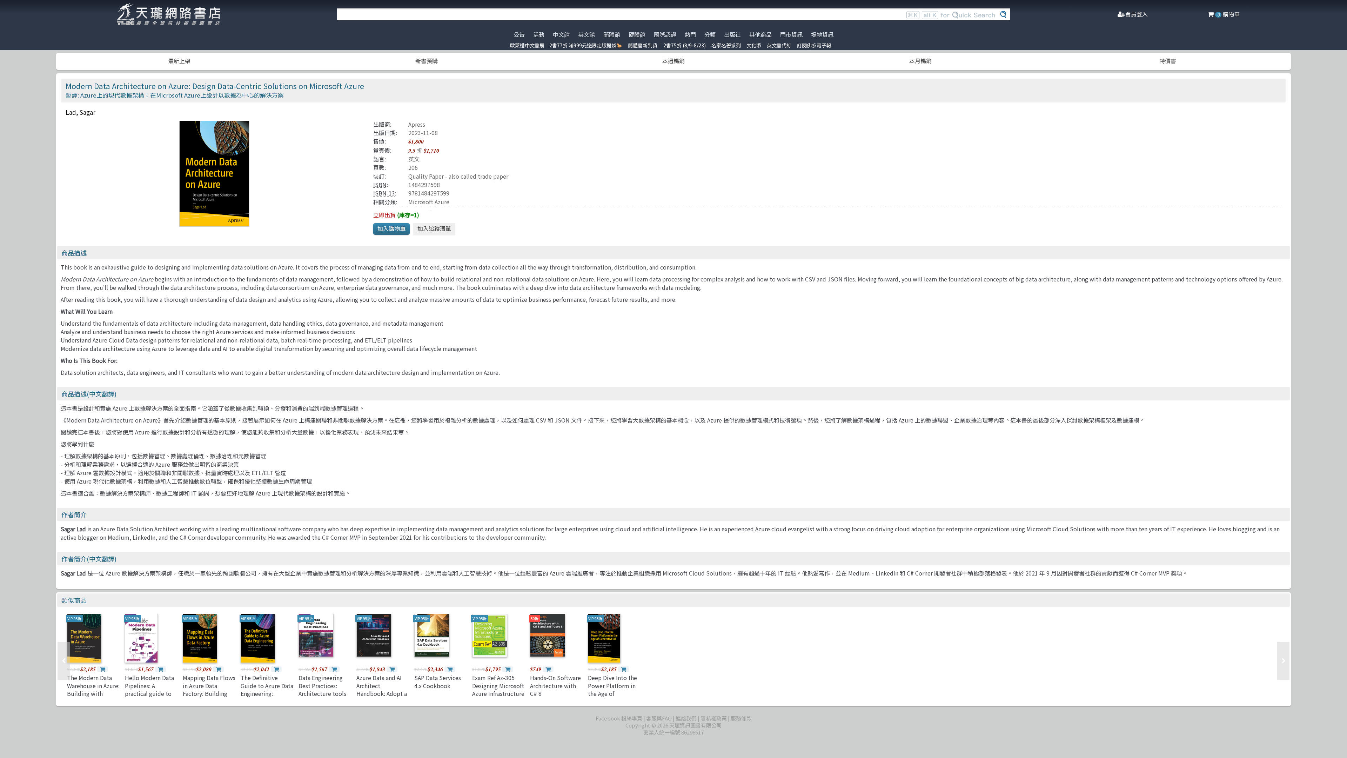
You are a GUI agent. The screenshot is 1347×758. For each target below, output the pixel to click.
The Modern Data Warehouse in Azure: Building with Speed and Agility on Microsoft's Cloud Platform (93, 697)
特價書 (1167, 60)
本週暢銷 (673, 60)
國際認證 (665, 34)
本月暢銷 (920, 60)
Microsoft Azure (428, 202)
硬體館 (637, 34)
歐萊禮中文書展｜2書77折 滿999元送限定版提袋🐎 (566, 45)
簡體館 (611, 34)
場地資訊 (822, 34)
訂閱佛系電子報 (814, 45)
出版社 (732, 34)
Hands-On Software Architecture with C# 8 (555, 685)
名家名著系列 (726, 45)
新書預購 (426, 60)
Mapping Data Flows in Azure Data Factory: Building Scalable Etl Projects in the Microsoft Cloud (209, 697)
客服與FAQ (659, 718)
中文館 (561, 34)
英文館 (586, 34)
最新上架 (179, 60)
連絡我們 (686, 718)
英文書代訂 (779, 45)
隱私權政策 (714, 718)
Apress (416, 124)
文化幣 (753, 45)
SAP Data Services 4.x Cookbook (437, 681)
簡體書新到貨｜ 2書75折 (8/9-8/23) (667, 45)
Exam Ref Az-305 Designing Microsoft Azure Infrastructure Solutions (498, 689)
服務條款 (741, 718)
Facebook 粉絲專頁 (619, 718)
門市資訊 (791, 34)
